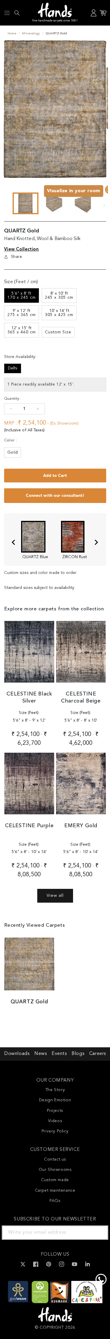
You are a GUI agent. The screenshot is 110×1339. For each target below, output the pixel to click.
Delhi (12, 368)
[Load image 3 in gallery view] (83, 203)
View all (55, 896)
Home (12, 33)
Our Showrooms (55, 1170)
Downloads (16, 1053)
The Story (55, 1090)
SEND (97, 1232)
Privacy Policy (55, 1131)
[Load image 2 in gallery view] (54, 203)
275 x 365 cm (21, 313)
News (40, 1053)
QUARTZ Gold (29, 1001)
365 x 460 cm (21, 330)
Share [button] (16, 257)
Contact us (55, 1159)
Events (59, 1053)
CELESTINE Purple (29, 825)
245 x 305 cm (59, 295)
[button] (7, 12)
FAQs (55, 1201)
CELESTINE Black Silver (29, 697)
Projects (55, 1111)
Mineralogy (31, 33)
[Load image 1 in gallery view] (25, 203)
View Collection (21, 249)
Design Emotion (55, 1100)
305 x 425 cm (59, 313)
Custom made (55, 1180)
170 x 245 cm (21, 295)
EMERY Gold (80, 825)
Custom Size (58, 332)
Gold (12, 452)
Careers (97, 1053)
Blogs (78, 1053)
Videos (55, 1121)
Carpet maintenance (55, 1190)
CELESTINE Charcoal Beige (80, 697)
